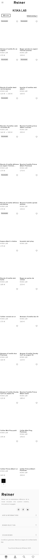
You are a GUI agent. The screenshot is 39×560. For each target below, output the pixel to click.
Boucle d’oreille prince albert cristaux (28, 126)
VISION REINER (7, 535)
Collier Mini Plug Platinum (26, 431)
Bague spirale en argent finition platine (29, 49)
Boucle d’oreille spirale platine (28, 203)
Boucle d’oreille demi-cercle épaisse (8, 88)
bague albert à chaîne (8, 241)
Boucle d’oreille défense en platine (9, 203)
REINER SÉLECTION (8, 525)
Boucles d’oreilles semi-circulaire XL (9, 126)
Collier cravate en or (8, 316)
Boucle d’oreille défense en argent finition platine (9, 165)
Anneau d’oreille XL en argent (8, 49)
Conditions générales (7, 540)
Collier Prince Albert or (9, 469)
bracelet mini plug (27, 241)
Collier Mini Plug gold (8, 430)
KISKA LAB (4, 52)
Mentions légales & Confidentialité (26, 540)
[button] (19, 515)
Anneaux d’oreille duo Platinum (8, 354)
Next (4, 485)
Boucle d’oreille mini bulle (8, 278)
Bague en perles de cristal (27, 278)
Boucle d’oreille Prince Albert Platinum (28, 165)
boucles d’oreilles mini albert (28, 88)
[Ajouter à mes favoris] (17, 22)
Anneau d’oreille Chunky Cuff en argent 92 (29, 354)
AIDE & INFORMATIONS (10, 515)
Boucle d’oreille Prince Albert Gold (28, 392)
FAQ (2, 542)
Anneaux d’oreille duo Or (29, 316)
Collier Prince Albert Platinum (27, 469)
